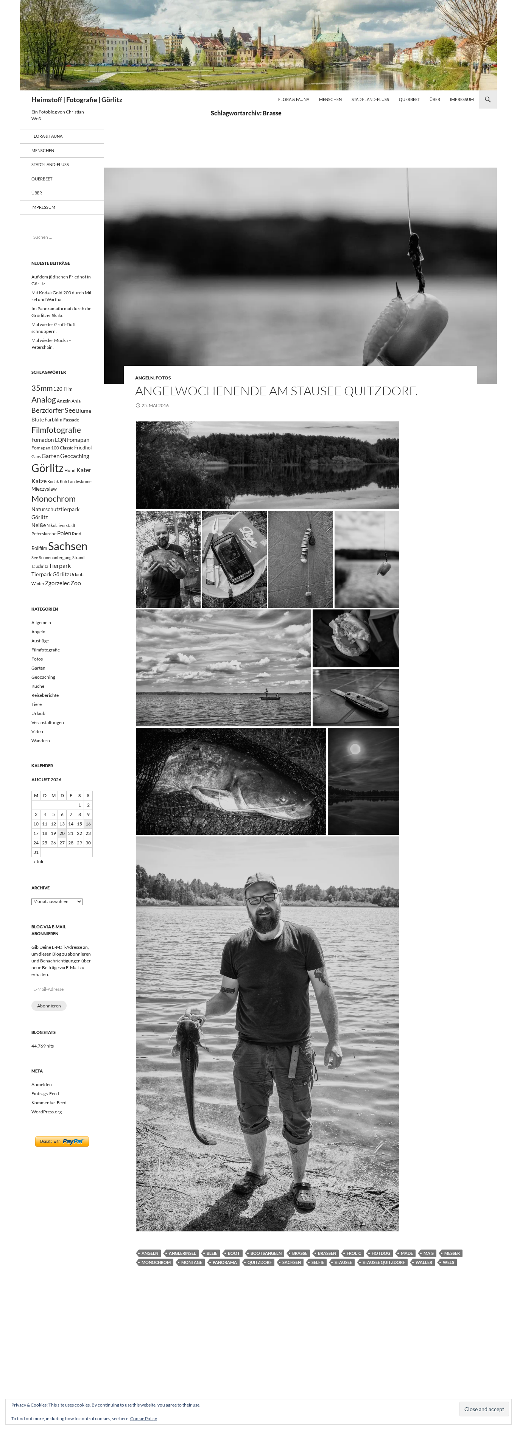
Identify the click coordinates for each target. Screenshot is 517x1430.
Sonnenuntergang (55, 557)
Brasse (299, 1253)
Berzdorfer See (53, 410)
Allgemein (41, 622)
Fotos (163, 378)
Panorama (225, 1262)
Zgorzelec (57, 583)
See (34, 557)
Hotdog (381, 1253)
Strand (78, 557)
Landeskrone (80, 481)
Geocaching (74, 455)
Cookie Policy (143, 1418)
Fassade (71, 420)
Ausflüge (40, 641)
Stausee (343, 1262)
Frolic (354, 1253)
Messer (452, 1253)
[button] (267, 465)
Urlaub (77, 574)
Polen (64, 533)
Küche (37, 686)
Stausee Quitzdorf (384, 1262)
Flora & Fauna (293, 99)
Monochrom (156, 1262)
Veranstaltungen (47, 722)
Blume (83, 410)
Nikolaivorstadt (61, 525)
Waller (424, 1262)
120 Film (63, 389)
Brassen (327, 1253)
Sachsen (291, 1262)
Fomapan (78, 439)
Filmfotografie (56, 429)
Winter (37, 583)
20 (62, 833)
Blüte (37, 419)
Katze (39, 480)
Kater (83, 469)
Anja (76, 401)
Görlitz (47, 468)
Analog (43, 399)
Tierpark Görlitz (50, 574)
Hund (70, 470)
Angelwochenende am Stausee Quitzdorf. (276, 390)
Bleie (212, 1253)
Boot (234, 1253)
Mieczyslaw (44, 489)
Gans (36, 456)
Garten (50, 455)
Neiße (38, 525)
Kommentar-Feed (49, 1102)
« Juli (38, 861)
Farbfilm (53, 420)
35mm (42, 388)
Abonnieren (49, 1006)
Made (407, 1253)
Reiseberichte (45, 695)
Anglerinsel (182, 1253)
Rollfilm (39, 548)
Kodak (53, 481)
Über (435, 99)
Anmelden (41, 1084)
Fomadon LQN (48, 439)
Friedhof (83, 448)
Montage (191, 1262)
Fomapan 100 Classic (52, 447)
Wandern (40, 740)
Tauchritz (39, 566)
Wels (448, 1262)
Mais (429, 1253)
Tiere (36, 704)
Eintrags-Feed (45, 1093)
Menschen (330, 99)
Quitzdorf (260, 1262)
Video (37, 731)
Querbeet (409, 99)
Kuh (63, 481)
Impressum (462, 99)
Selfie (317, 1262)
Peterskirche (43, 533)
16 (88, 824)
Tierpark (60, 565)
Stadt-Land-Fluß (370, 99)
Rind (76, 533)
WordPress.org (46, 1111)
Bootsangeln (266, 1253)
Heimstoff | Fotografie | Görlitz (76, 99)
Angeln (144, 378)
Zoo (75, 582)
